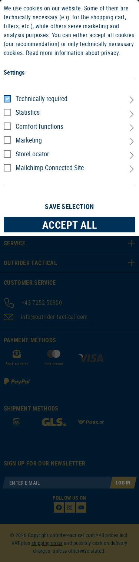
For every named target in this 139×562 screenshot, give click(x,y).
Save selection (69, 206)
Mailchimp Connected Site (50, 167)
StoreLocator (32, 153)
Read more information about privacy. (73, 53)
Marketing (29, 139)
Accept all (69, 225)
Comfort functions (39, 126)
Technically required (41, 98)
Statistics (28, 112)
